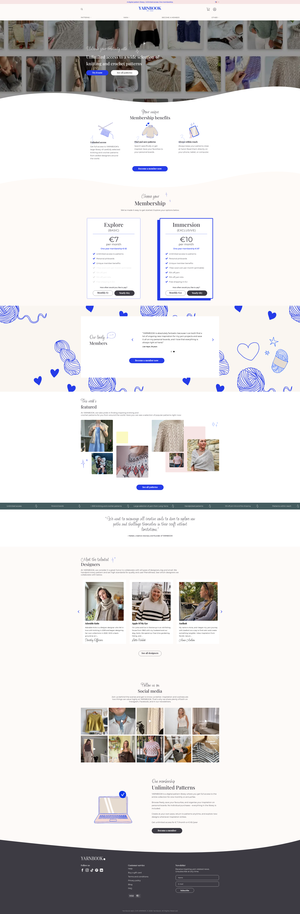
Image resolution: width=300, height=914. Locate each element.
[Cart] (208, 9)
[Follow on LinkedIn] (101, 870)
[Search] (82, 9)
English (217, 2)
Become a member (170, 17)
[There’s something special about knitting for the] (150, 721)
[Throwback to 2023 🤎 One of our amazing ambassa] (205, 721)
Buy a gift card (135, 873)
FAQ (130, 888)
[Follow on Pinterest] (96, 870)
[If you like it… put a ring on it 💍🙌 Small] (122, 721)
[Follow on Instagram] (87, 870)
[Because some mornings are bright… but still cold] (178, 749)
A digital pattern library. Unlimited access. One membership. (150, 2)
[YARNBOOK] (150, 9)
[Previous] (133, 340)
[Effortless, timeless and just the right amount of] (205, 749)
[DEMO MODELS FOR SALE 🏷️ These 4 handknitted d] (94, 721)
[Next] (213, 340)
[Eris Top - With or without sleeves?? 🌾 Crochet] (178, 721)
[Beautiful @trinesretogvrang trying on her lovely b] (122, 749)
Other (215, 17)
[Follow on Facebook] (82, 870)
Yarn (125, 17)
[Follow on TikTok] (92, 870)
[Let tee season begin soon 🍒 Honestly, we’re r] (150, 749)
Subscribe (184, 890)
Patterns (85, 17)
